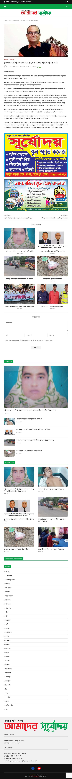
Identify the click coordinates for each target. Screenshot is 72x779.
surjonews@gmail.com (16, 758)
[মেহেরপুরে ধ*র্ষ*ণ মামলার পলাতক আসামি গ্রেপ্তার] (52, 294)
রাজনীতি (7, 681)
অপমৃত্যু (7, 584)
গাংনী (6, 624)
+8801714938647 (15, 756)
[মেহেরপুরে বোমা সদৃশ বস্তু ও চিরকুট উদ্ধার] (52, 266)
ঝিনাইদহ (7, 644)
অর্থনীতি (7, 592)
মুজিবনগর (8, 673)
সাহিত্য (7, 701)
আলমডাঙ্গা (8, 608)
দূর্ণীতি (7, 652)
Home (5, 20)
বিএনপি (7, 661)
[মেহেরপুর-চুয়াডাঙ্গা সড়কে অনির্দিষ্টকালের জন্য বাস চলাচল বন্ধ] (19, 266)
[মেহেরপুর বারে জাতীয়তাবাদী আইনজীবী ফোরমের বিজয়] (52, 238)
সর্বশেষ (7, 693)
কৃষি (6, 616)
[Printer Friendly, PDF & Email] (39, 67)
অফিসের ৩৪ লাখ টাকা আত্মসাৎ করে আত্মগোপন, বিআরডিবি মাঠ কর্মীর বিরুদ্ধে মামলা (30, 410)
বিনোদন (7, 665)
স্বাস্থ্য (6, 709)
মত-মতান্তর (8, 669)
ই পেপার (9, 576)
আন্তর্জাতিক (8, 604)
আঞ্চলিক (6, 59)
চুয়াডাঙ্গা (7, 628)
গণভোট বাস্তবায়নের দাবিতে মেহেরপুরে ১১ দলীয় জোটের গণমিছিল (19, 306)
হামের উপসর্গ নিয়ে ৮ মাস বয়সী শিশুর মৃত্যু (51, 549)
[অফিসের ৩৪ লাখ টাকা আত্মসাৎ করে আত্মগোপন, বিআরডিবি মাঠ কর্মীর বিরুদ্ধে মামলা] (19, 238)
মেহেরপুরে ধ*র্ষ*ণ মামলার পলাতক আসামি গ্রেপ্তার (52, 306)
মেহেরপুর (12, 59)
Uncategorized (10, 580)
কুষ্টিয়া (6, 612)
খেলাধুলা (7, 620)
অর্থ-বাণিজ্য (8, 588)
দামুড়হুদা (7, 648)
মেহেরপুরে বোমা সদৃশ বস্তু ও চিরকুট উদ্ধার (52, 279)
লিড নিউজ (8, 685)
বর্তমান (9, 697)
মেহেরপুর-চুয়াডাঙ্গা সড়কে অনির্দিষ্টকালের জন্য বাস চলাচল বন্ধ (19, 279)
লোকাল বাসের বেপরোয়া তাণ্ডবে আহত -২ (29, 419)
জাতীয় (7, 636)
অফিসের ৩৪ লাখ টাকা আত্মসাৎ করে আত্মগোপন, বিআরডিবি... (20, 251)
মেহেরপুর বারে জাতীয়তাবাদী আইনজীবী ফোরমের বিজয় (52, 251)
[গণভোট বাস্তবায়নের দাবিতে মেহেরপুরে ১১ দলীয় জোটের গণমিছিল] (19, 294)
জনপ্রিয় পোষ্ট (8, 632)
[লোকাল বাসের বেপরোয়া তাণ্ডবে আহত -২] (9, 421)
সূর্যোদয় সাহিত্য (9, 705)
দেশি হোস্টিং (36, 776)
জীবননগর (8, 640)
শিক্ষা (6, 689)
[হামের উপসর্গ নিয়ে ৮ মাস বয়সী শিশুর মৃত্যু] (53, 537)
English (7, 571)
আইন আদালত (9, 596)
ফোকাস (7, 656)
